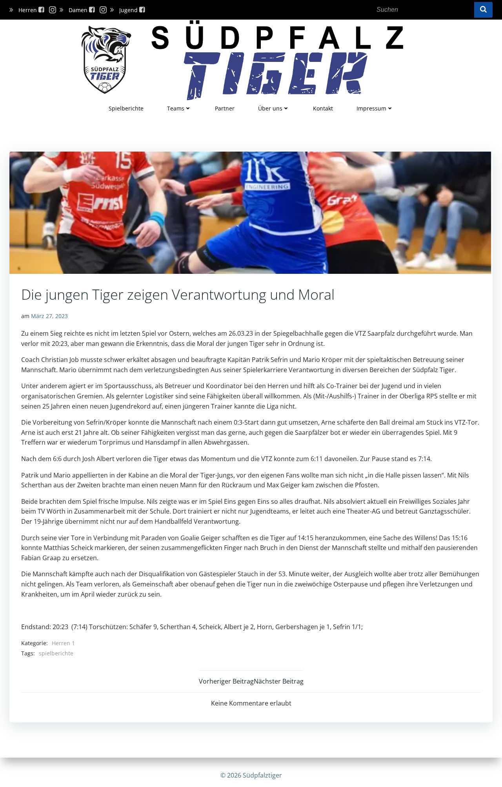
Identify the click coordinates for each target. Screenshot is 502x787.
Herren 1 (63, 643)
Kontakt (323, 108)
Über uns (270, 108)
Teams (175, 108)
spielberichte (56, 653)
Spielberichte (126, 108)
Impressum (371, 108)
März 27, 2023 (49, 316)
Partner (225, 108)
